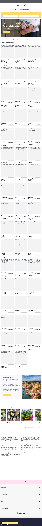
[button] (2, 1)
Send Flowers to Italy (7, 394)
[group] (13, 417)
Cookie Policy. (34, 520)
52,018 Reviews (26, 9)
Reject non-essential (13, 523)
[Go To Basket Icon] (40, 1)
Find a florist (6, 32)
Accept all (4, 523)
